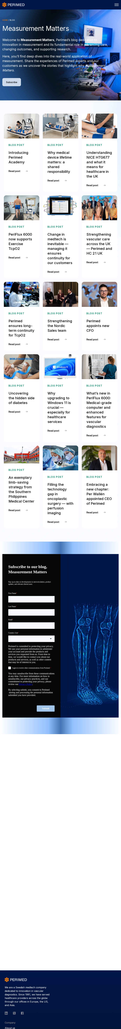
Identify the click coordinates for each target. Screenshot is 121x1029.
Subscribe (11, 82)
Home (5, 20)
